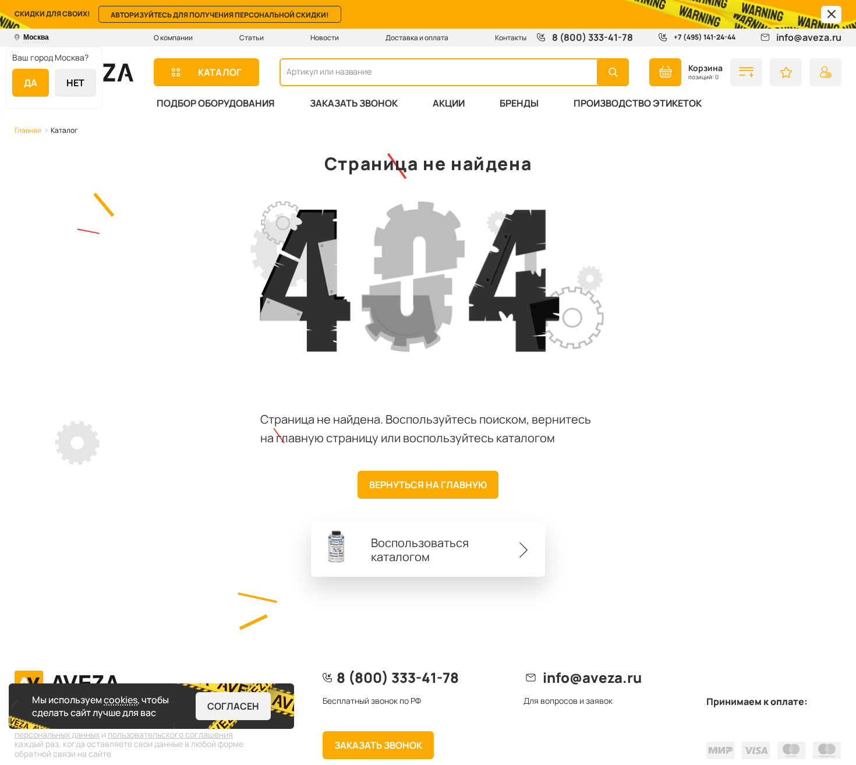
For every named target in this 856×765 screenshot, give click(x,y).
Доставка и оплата (416, 38)
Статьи (251, 38)
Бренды (519, 103)
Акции (449, 103)
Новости (324, 38)
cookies (120, 699)
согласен (233, 706)
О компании (173, 38)
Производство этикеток (638, 103)
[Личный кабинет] (825, 72)
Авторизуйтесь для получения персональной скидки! (220, 15)
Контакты (510, 38)
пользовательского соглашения (170, 734)
